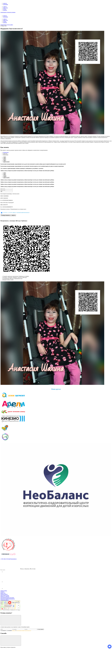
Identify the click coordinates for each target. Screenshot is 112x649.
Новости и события (5, 596)
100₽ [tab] (5, 157)
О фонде (2, 591)
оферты (14, 212)
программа (5, 4)
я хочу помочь (40, 629)
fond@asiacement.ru (12, 558)
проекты (5, 10)
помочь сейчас (4, 590)
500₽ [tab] (5, 174)
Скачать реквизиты (6, 211)
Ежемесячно (6, 152)
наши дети (5, 7)
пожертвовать (4, 12)
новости (5, 3)
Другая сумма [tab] (6, 161)
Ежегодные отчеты (5, 595)
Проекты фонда (4, 594)
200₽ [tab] (5, 158)
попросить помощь (11, 12)
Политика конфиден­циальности (8, 598)
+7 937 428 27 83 (4, 558)
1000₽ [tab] (5, 176)
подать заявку (10, 24)
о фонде (5, 6)
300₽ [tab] (5, 160)
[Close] (11, 620)
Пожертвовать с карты (8, 215)
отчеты (4, 8)
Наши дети (3, 593)
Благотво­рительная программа (7, 597)
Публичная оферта (5, 600)
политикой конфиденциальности (23, 212)
